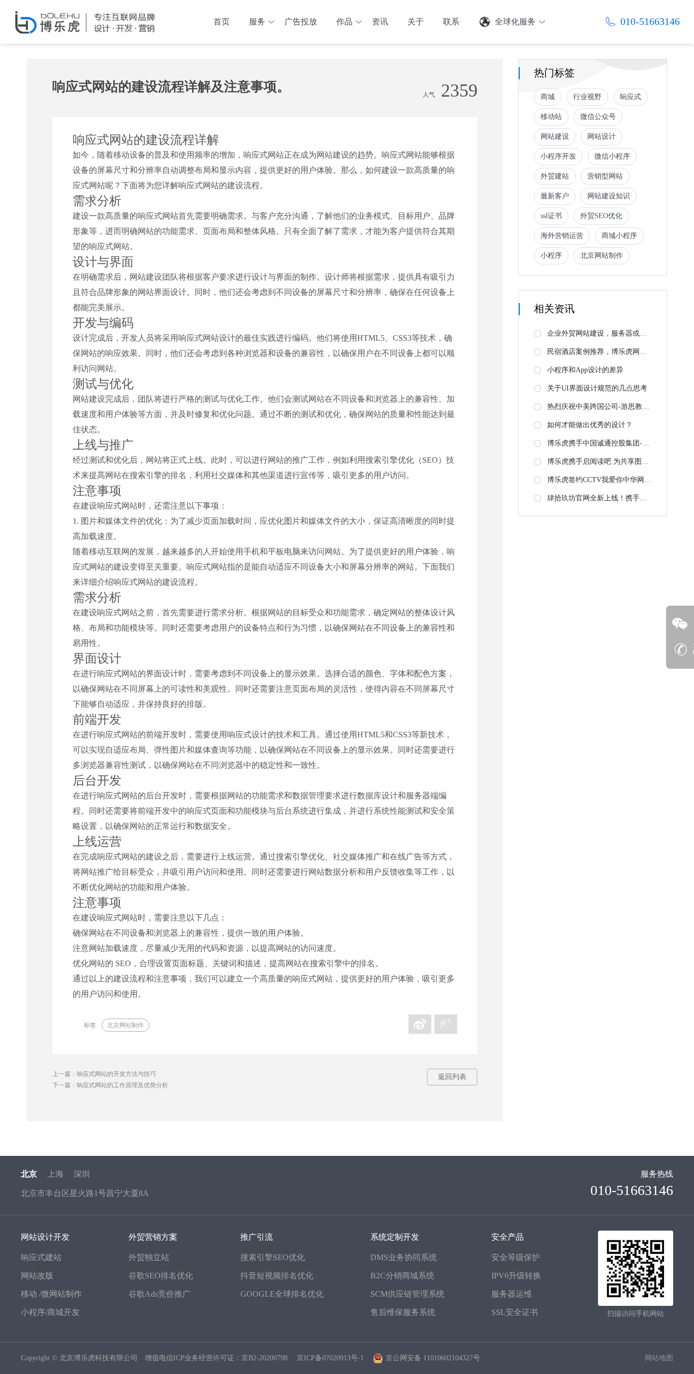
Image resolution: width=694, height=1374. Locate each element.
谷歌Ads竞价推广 (160, 1294)
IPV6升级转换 (516, 1275)
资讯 (380, 21)
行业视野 (587, 97)
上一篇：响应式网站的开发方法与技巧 (104, 1074)
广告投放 (301, 21)
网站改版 (37, 1275)
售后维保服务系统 (402, 1312)
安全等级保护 (515, 1257)
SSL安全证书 (514, 1312)
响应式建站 (41, 1257)
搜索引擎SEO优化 (272, 1257)
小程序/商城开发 (50, 1312)
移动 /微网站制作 (51, 1294)
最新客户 (555, 196)
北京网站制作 (125, 1025)
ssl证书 (551, 216)
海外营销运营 (562, 236)
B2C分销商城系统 (402, 1275)
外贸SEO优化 (601, 216)
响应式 (630, 97)
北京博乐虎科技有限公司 (98, 1358)
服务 (257, 21)
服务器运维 (511, 1294)
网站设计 (601, 136)
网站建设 (555, 136)
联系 (451, 21)
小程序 (551, 255)
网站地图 (659, 1358)
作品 (344, 21)
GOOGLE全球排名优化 (282, 1294)
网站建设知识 (608, 196)
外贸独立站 (149, 1257)
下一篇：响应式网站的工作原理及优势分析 (110, 1085)
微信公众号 (598, 117)
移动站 (551, 117)
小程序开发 (558, 156)
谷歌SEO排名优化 (161, 1275)
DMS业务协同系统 (403, 1257)
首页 (221, 21)
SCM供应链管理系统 (407, 1294)
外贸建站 (555, 176)
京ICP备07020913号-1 (330, 1358)
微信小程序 (612, 156)
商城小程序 (619, 236)
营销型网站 (605, 176)
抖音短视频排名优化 (276, 1275)
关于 (415, 21)
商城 (548, 97)
